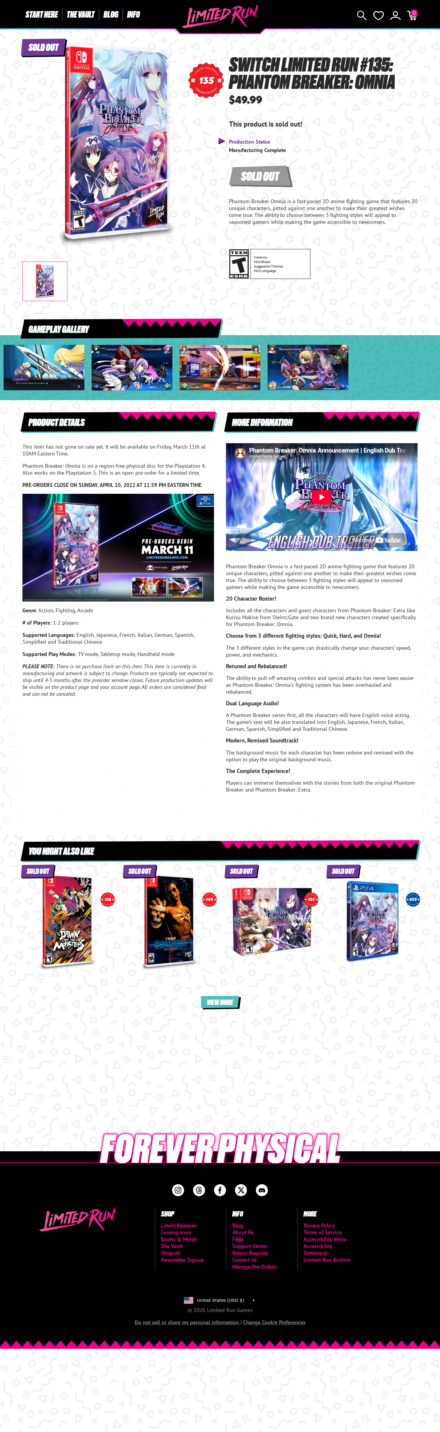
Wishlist (378, 15)
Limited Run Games (220, 16)
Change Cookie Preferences (274, 1322)
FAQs (238, 1239)
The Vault (81, 14)
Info (133, 14)
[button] (31, 140)
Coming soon (176, 1232)
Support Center (249, 1246)
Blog (111, 14)
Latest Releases (179, 1225)
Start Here (41, 14)
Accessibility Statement (318, 1249)
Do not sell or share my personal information (187, 1322)
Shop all (170, 1252)
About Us (243, 1232)
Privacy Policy (319, 1225)
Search (361, 15)
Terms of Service (323, 1232)
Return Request (250, 1252)
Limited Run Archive (327, 1259)
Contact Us (244, 1259)
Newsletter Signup (182, 1259)
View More (220, 1001)
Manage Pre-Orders (254, 1266)
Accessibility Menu (325, 1239)
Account (395, 15)
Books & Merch (179, 1239)
